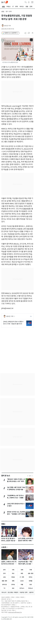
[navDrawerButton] (32, 2)
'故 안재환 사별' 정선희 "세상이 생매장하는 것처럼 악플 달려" (16, 489)
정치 (4, 570)
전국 (4, 573)
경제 (22, 570)
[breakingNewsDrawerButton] (29, 2)
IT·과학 (22, 577)
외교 (13, 573)
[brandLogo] (4, 2)
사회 (13, 570)
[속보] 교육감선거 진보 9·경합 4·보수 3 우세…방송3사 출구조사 (13, 323)
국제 (30, 570)
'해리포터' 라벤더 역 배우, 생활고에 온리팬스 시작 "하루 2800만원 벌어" (16, 481)
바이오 (30, 577)
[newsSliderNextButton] (32, 475)
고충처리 (31, 592)
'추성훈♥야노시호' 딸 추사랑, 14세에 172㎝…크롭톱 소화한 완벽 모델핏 (16, 498)
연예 (3, 524)
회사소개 (4, 592)
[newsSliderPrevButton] (27, 475)
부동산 (13, 577)
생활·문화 (4, 581)
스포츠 (3, 547)
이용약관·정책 (23, 592)
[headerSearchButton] (25, 2)
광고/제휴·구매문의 (13, 592)
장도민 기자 (7, 26)
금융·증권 (30, 573)
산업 (2, 11)
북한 (22, 573)
